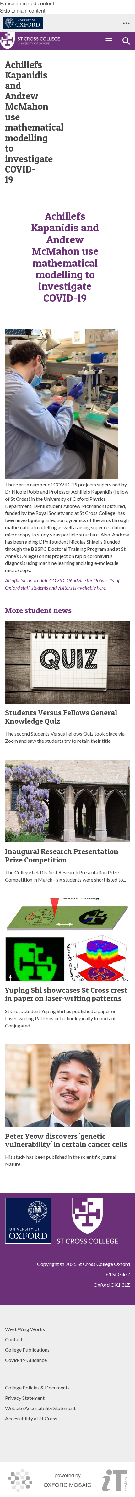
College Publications (27, 1350)
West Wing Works (25, 1329)
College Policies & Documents (37, 1387)
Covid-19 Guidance (26, 1360)
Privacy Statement (25, 1398)
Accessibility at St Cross (31, 1418)
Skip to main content (22, 10)
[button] (126, 23)
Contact (14, 1339)
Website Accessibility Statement (40, 1408)
